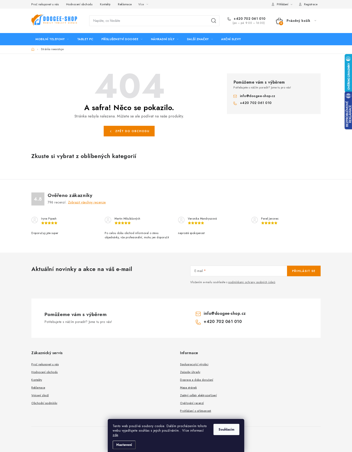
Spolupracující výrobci (194, 364)
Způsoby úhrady (190, 372)
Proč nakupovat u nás (45, 4)
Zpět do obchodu (132, 131)
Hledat (213, 20)
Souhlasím (226, 429)
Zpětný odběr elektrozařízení (198, 395)
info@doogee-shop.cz (257, 96)
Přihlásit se (304, 271)
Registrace (310, 4)
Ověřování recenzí (192, 403)
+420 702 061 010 (249, 19)
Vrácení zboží (40, 395)
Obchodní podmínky (44, 403)
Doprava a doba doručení (196, 380)
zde (115, 435)
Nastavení (124, 444)
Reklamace (125, 4)
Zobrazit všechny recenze (87, 202)
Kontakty (105, 4)
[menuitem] (52, 39)
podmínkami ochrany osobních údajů (251, 282)
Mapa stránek (188, 388)
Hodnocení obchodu (79, 4)
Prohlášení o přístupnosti (195, 411)
